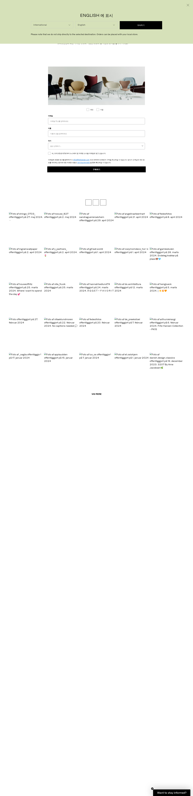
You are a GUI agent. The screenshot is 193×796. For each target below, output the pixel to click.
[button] (26, 229)
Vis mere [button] (96, 394)
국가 (49, 141)
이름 (49, 128)
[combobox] (95, 146)
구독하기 (96, 169)
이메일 (50, 116)
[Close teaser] (152, 788)
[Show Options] (142, 146)
